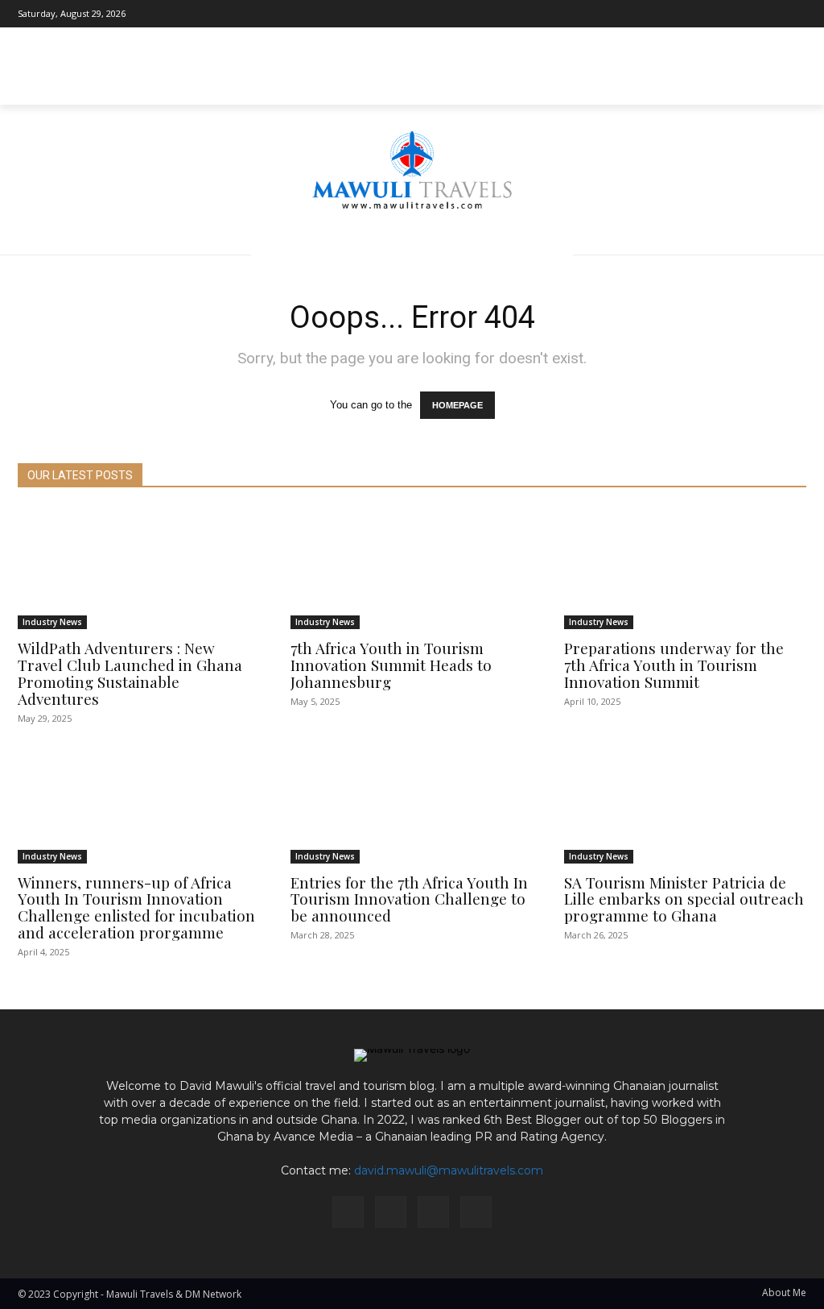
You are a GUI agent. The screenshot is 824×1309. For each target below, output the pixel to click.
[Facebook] (722, 14)
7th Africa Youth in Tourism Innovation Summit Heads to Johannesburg (391, 664)
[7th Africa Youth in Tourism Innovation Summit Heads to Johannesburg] (411, 569)
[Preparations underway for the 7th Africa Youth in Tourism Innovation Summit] (685, 569)
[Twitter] (794, 14)
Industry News (52, 622)
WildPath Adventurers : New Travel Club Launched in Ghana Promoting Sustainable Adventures (130, 673)
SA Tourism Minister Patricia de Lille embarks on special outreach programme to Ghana (684, 899)
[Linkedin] (770, 14)
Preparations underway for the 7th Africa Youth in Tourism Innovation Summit (674, 664)
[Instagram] (746, 14)
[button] (787, 85)
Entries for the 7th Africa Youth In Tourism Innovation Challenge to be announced (409, 899)
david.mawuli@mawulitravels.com (448, 1170)
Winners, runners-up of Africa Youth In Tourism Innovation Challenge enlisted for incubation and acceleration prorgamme (136, 907)
